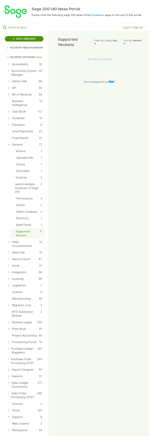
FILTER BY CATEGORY (22, 57)
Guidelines (97, 14)
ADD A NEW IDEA (25, 38)
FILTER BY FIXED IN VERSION (26, 47)
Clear (39, 57)
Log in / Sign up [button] (133, 27)
